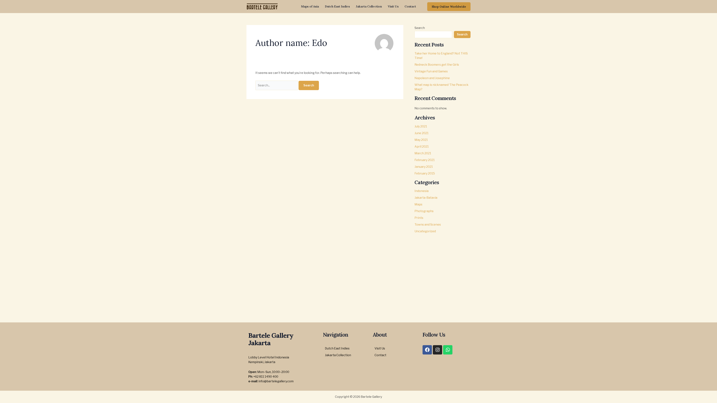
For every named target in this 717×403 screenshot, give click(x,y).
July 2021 (421, 126)
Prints (419, 218)
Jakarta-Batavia (426, 197)
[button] (449, 6)
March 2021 (423, 153)
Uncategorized (425, 231)
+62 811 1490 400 (265, 376)
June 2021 (422, 133)
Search (420, 28)
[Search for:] (277, 85)
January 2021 (424, 166)
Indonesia (422, 191)
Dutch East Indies (337, 6)
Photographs (424, 211)
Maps (418, 204)
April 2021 (422, 146)
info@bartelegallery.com (276, 381)
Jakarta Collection (369, 6)
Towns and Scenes (428, 224)
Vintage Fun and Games (431, 71)
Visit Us (393, 6)
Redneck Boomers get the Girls (437, 64)
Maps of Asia (310, 6)
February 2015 (425, 173)
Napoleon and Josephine (432, 78)
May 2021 (421, 140)
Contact (410, 6)
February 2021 (425, 160)
